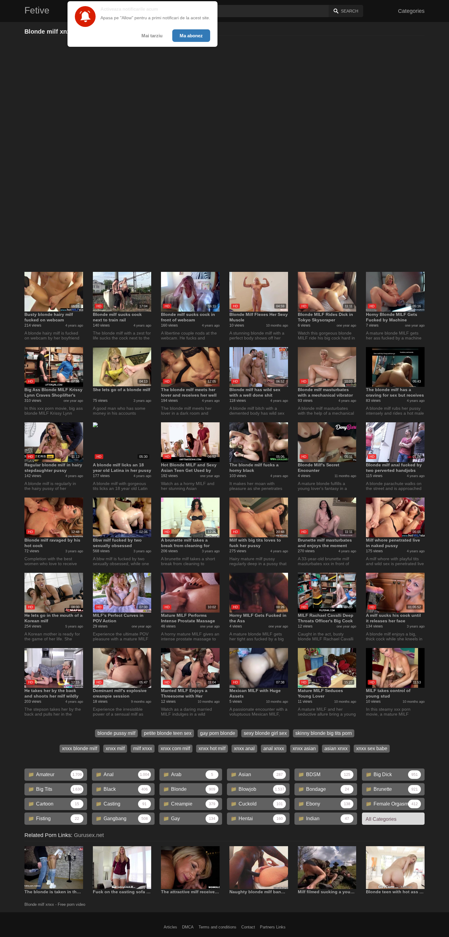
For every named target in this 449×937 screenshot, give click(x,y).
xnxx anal (244, 748)
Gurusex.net (89, 835)
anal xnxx (273, 748)
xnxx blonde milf (79, 748)
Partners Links (273, 927)
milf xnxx (142, 748)
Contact (248, 927)
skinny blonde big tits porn (323, 733)
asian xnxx (336, 748)
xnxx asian (304, 748)
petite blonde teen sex (168, 733)
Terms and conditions (217, 927)
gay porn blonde (217, 733)
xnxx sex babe (371, 748)
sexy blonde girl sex (265, 733)
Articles (170, 927)
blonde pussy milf (116, 733)
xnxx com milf (175, 748)
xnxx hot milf (212, 748)
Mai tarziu (151, 35)
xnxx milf (115, 748)
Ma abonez (191, 35)
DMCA (188, 927)
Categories (411, 11)
